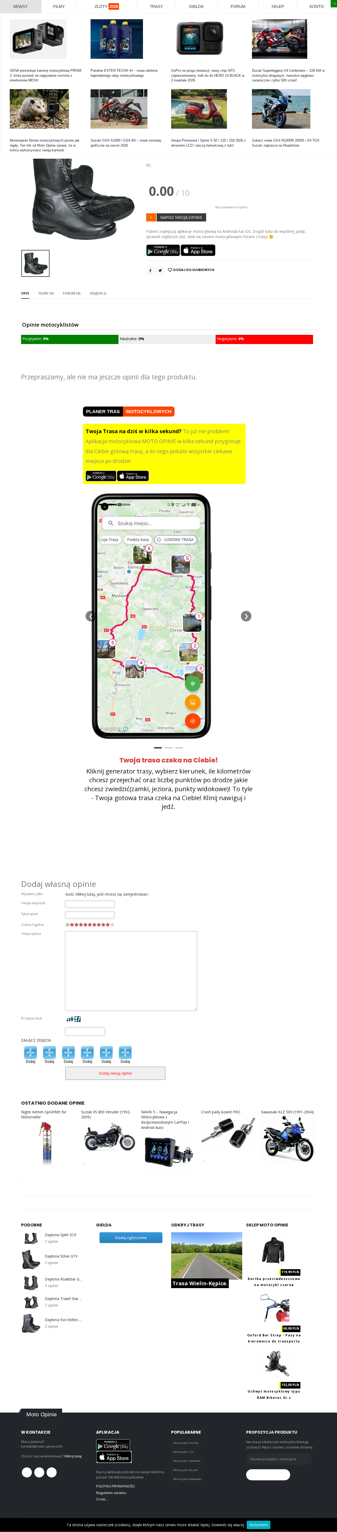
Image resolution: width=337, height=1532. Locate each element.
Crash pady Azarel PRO (220, 1111)
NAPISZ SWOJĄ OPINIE (181, 217)
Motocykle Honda (185, 1443)
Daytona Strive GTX (61, 1256)
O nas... (102, 1499)
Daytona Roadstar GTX (64, 1279)
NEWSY (20, 6)
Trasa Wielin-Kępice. (199, 1283)
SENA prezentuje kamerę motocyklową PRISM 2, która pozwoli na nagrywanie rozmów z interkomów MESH (45, 75)
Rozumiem (258, 1524)
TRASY (156, 6)
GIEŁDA (196, 6)
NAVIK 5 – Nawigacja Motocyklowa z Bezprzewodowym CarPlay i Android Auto (165, 1119)
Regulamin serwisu (111, 1492)
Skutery (177, 136)
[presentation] (29, 191)
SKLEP (277, 6)
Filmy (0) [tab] (45, 293)
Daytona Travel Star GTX (64, 1298)
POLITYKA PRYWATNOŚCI (115, 1486)
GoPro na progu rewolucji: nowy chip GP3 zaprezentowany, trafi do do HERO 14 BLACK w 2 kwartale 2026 (207, 75)
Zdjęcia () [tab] (98, 293)
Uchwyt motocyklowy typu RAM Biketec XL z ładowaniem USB (274, 1397)
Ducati (257, 66)
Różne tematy (20, 136)
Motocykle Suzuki (185, 1470)
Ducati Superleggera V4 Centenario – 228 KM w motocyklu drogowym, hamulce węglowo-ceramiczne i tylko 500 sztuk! (288, 75)
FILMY (59, 6)
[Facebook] (150, 270)
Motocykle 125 (183, 1452)
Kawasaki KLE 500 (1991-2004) (287, 1111)
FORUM (238, 6)
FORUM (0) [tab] (71, 293)
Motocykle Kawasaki (187, 1479)
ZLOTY (106, 6)
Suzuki (96, 136)
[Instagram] (51, 1472)
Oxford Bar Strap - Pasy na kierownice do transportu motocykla (274, 1341)
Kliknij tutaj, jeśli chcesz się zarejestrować (111, 894)
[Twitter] (160, 270)
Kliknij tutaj (73, 1456)
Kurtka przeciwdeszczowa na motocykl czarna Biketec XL (274, 1285)
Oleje (94, 66)
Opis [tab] (25, 293)
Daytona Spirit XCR (60, 1235)
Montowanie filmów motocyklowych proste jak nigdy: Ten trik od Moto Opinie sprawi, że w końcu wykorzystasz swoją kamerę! (45, 145)
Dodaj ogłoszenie (131, 1237)
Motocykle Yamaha (186, 1461)
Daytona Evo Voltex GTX (64, 1319)
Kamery (16, 66)
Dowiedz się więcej (227, 1524)
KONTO (317, 6)
